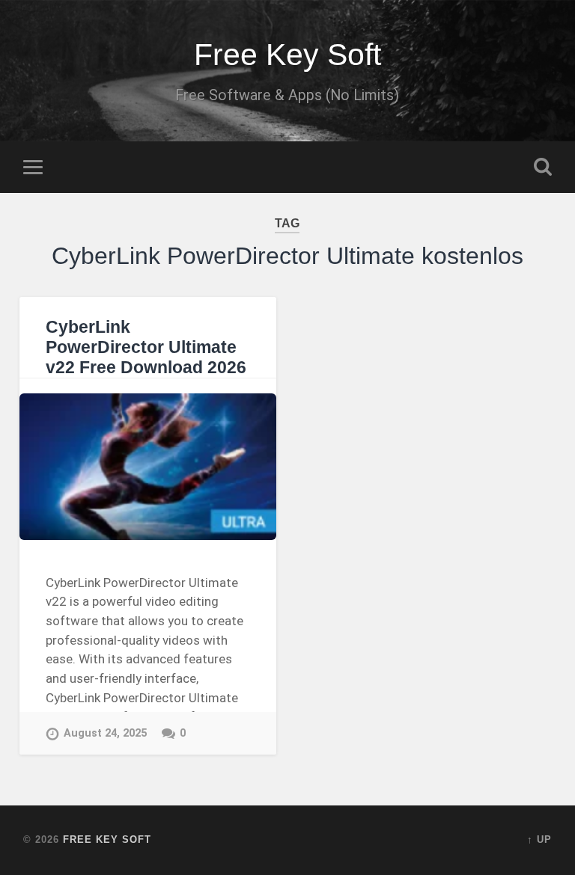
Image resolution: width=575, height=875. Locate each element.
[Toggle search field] (543, 166)
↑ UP (539, 839)
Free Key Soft (287, 54)
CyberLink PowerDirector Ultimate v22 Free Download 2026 (146, 347)
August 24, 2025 (105, 733)
